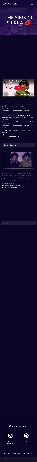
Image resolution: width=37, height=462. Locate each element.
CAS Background (14, 173)
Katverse (11, 183)
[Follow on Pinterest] (26, 435)
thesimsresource (7, 180)
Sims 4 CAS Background (16, 177)
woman (19, 180)
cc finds (24, 173)
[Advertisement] (18, 59)
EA (8, 175)
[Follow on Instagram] (10, 435)
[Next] (31, 160)
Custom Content (10, 145)
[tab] (18, 145)
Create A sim (14, 187)
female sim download (21, 175)
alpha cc (6, 173)
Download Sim (13, 137)
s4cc (7, 177)
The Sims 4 (30, 179)
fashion (12, 175)
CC (20, 173)
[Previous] (5, 160)
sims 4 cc (26, 177)
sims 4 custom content (13, 179)
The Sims (23, 179)
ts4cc (14, 180)
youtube (24, 180)
